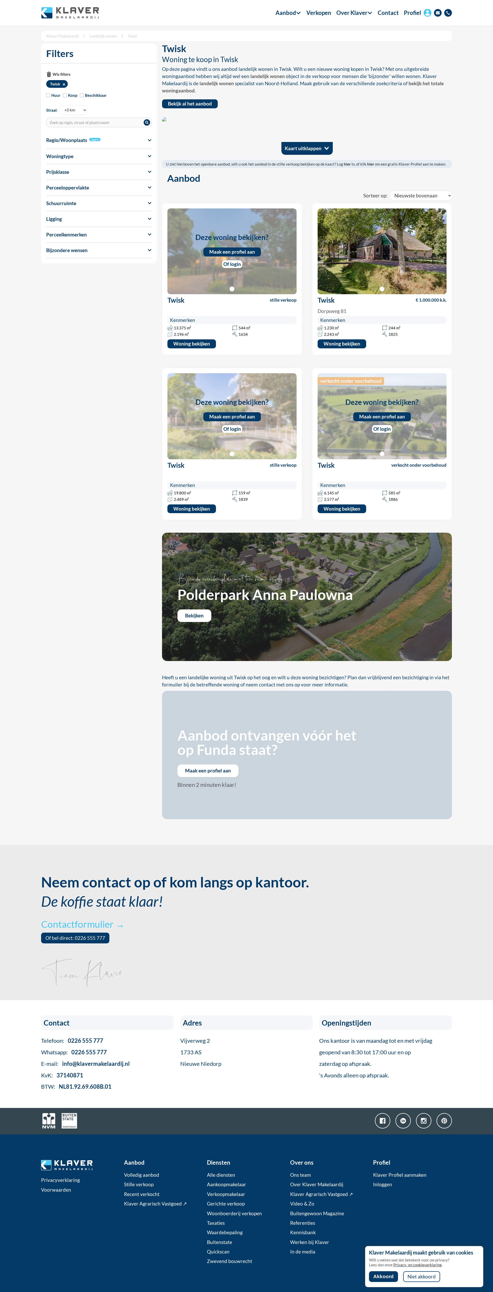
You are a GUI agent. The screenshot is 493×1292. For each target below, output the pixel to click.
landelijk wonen (267, 76)
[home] (70, 13)
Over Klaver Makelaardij (316, 1184)
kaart (94, 139)
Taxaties (216, 1223)
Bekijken (194, 615)
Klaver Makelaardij (62, 36)
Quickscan (218, 1252)
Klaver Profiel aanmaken (399, 1175)
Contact (388, 13)
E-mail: (85, 1063)
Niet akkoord (421, 1276)
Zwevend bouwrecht (229, 1261)
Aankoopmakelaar (226, 1184)
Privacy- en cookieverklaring (417, 1264)
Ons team (300, 1175)
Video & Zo (302, 1204)
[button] (285, 13)
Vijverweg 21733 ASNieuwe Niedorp (200, 1052)
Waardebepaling (225, 1232)
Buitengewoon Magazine (317, 1213)
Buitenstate (219, 1242)
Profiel (412, 12)
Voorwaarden (56, 1190)
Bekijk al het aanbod (190, 104)
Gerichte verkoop (226, 1204)
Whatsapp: (74, 1052)
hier (347, 164)
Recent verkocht (141, 1194)
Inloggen (382, 1184)
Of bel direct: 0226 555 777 (75, 938)
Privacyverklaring (60, 1180)
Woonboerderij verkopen (234, 1213)
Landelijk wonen (103, 36)
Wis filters (62, 74)
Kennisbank (303, 1232)
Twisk (132, 36)
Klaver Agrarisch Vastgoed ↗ (155, 1204)
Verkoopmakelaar (226, 1194)
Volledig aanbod (141, 1175)
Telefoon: (72, 1040)
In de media (302, 1252)
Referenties (302, 1223)
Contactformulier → (83, 924)
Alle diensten (221, 1175)
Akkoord (383, 1276)
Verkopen (318, 13)
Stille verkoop (139, 1184)
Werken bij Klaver (309, 1242)
